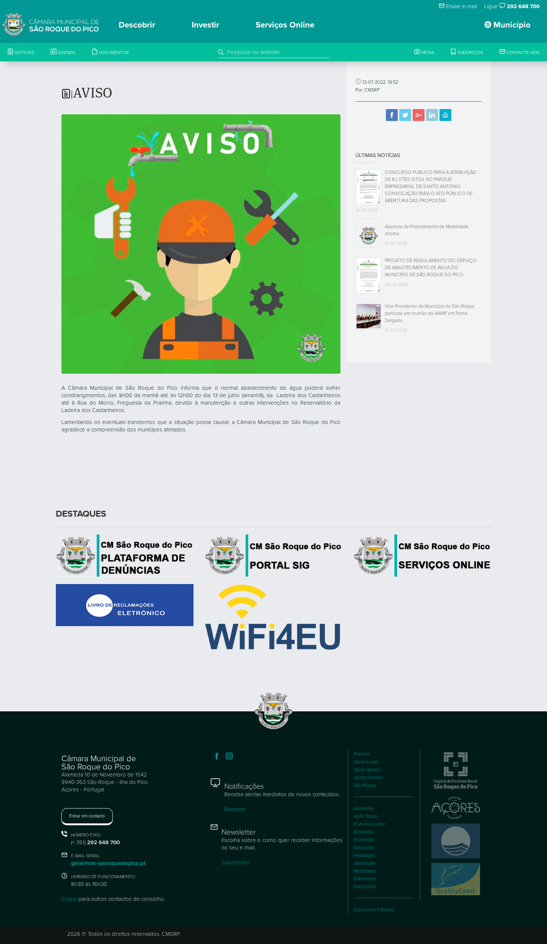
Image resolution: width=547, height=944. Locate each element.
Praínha (362, 754)
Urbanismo (365, 887)
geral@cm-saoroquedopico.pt (108, 863)
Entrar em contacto (87, 816)
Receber (235, 809)
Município (511, 25)
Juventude (364, 863)
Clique (69, 899)
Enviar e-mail (461, 6)
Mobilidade (365, 871)
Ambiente (364, 808)
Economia (364, 840)
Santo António (368, 778)
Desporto (363, 832)
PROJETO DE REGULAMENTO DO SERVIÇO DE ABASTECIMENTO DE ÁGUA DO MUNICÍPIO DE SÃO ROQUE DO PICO (430, 268)
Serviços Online (285, 25)
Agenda (66, 52)
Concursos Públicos (374, 910)
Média (427, 52)
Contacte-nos (522, 52)
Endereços (470, 52)
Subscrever (235, 862)
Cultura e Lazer (369, 824)
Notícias (23, 52)
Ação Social (366, 816)
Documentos (113, 52)
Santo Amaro (367, 770)
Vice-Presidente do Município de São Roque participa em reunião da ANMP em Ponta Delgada (429, 313)
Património (365, 879)
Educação (364, 848)
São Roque (365, 785)
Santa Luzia (366, 762)
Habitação (364, 855)
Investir (205, 25)
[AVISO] (200, 243)
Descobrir (137, 25)
